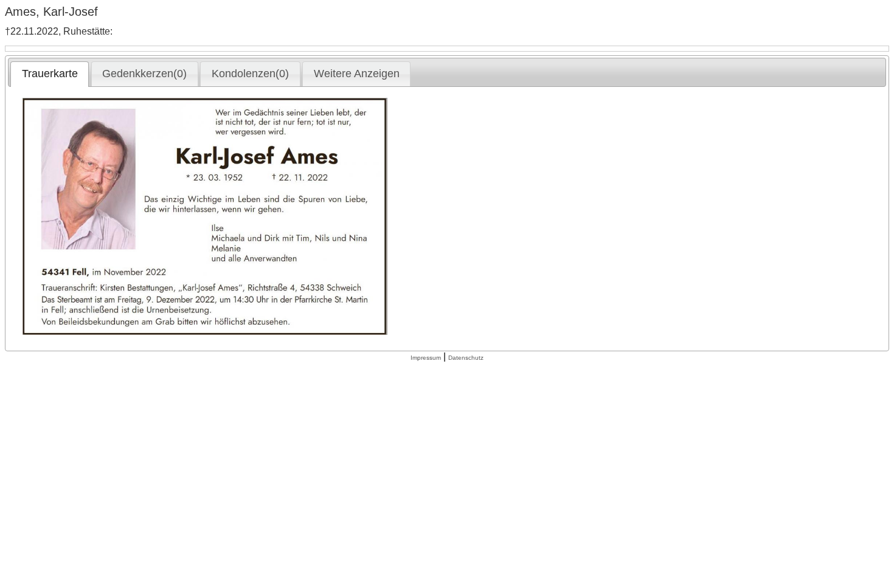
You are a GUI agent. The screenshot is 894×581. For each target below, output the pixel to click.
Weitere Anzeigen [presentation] (357, 73)
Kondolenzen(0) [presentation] (250, 73)
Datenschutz (465, 357)
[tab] (49, 74)
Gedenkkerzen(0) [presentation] (144, 73)
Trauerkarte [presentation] (50, 73)
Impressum (426, 357)
